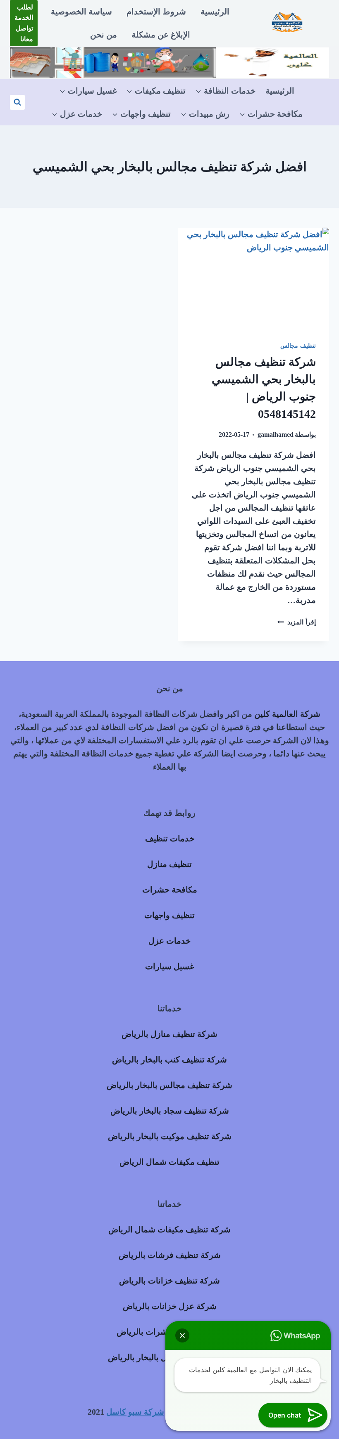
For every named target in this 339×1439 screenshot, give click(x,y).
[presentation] (253, 278)
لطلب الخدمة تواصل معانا (23, 23)
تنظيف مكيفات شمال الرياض (169, 1161)
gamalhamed (276, 434)
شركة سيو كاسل (135, 1411)
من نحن (103, 34)
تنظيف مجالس (298, 346)
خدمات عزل (169, 940)
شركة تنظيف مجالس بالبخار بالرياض (169, 1085)
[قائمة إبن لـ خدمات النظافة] (225, 90)
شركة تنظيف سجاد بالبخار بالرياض (169, 1110)
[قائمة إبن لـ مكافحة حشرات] (271, 113)
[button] (182, 1335)
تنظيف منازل (169, 864)
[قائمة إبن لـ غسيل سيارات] (88, 90)
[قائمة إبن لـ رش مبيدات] (205, 113)
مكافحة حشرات (169, 889)
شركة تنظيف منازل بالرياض (169, 1034)
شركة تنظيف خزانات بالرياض (169, 1280)
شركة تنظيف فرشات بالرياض (170, 1255)
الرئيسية (215, 11)
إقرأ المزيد (296, 622)
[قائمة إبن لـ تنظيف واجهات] (141, 113)
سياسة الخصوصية (81, 11)
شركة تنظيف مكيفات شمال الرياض (169, 1229)
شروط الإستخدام (156, 11)
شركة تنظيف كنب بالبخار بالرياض (169, 1059)
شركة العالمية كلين (287, 713)
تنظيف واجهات (169, 915)
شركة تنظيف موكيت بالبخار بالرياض (170, 1136)
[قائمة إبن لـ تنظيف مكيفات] (156, 90)
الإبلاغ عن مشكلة (160, 34)
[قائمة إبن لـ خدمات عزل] (77, 113)
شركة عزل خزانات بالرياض (170, 1306)
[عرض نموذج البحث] (17, 102)
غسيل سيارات (169, 966)
